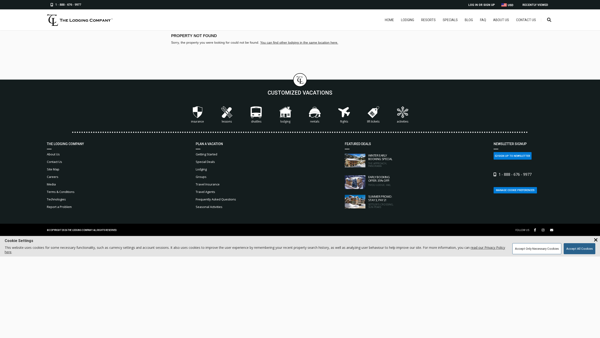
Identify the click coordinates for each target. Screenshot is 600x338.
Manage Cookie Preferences (515, 190)
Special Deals (205, 162)
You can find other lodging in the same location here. (299, 42)
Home (389, 20)
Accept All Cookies (579, 248)
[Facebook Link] (535, 230)
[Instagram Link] (543, 230)
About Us (501, 20)
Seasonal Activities (209, 207)
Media (51, 184)
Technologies (56, 199)
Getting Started (206, 154)
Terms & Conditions (61, 192)
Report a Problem (59, 207)
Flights (344, 121)
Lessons (227, 121)
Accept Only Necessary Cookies (537, 248)
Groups (201, 177)
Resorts (428, 20)
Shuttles (256, 121)
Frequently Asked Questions (216, 199)
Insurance (197, 121)
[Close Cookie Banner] (596, 240)
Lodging (407, 20)
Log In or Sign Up (481, 5)
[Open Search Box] (549, 20)
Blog (469, 20)
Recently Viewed (535, 5)
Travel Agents (205, 192)
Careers (52, 177)
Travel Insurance (208, 184)
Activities (402, 121)
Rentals (314, 121)
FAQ (483, 20)
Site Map (53, 169)
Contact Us (526, 20)
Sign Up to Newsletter (514, 155)
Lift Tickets (373, 121)
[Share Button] (551, 230)
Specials (450, 20)
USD (510, 5)
